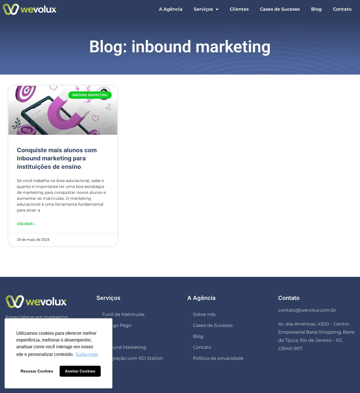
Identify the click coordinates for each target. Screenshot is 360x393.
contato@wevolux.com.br (307, 310)
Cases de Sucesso (280, 9)
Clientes (239, 9)
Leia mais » (26, 224)
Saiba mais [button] (87, 354)
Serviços (203, 9)
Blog (316, 9)
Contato (342, 9)
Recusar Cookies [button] (37, 371)
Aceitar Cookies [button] (80, 371)
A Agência (171, 9)
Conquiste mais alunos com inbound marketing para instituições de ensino (57, 158)
